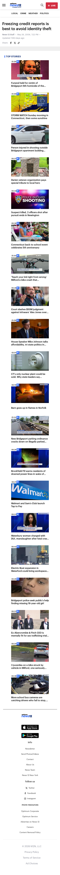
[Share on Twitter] (15, 43)
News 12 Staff (8, 35)
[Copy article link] (19, 43)
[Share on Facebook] (11, 43)
